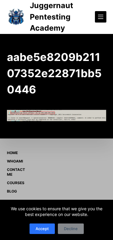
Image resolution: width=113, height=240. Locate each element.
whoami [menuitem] (15, 161)
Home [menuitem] (12, 152)
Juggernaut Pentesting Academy (51, 16)
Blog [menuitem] (12, 191)
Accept (42, 228)
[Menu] (100, 17)
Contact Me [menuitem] (16, 172)
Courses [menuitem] (15, 183)
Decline (71, 228)
